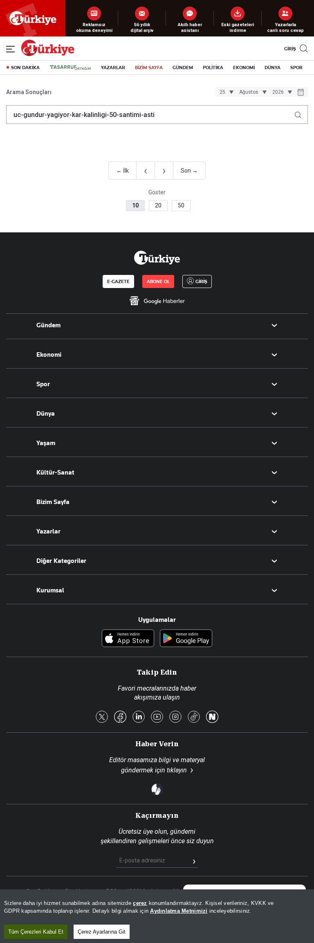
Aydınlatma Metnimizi (178, 911)
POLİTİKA (213, 67)
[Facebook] (120, 717)
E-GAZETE (118, 281)
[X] (102, 717)
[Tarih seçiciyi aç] (301, 92)
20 (158, 205)
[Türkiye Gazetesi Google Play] (186, 638)
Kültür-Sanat (55, 472)
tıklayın (177, 770)
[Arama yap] (301, 113)
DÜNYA (272, 67)
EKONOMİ (244, 67)
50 (181, 205)
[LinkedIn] (138, 717)
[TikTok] (194, 717)
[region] (157, 916)
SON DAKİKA (25, 67)
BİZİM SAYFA (149, 67)
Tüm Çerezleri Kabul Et (35, 932)
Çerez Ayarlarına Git (102, 932)
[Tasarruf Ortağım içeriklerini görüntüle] (70, 67)
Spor (43, 384)
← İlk (122, 170)
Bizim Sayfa (53, 502)
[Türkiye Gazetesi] (47, 54)
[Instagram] (175, 717)
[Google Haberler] (157, 300)
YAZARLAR (113, 67)
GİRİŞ (289, 49)
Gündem (48, 325)
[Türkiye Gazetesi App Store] (128, 638)
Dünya (45, 413)
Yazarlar (48, 531)
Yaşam (45, 443)
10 (135, 205)
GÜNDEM (183, 67)
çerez (140, 903)
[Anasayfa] (157, 258)
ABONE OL (158, 281)
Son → (189, 170)
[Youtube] (157, 717)
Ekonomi (48, 354)
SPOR (296, 67)
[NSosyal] (212, 717)
